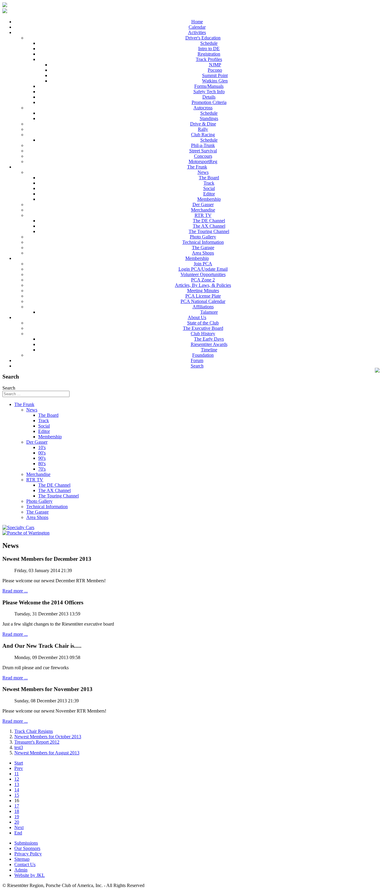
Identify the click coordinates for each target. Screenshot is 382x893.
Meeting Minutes (203, 290)
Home (197, 21)
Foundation (203, 355)
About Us (197, 317)
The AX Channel (209, 226)
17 (16, 805)
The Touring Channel (209, 231)
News (203, 172)
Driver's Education (203, 37)
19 (16, 816)
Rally (203, 129)
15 (16, 795)
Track (209, 183)
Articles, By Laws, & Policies (203, 285)
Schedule (209, 43)
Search (197, 365)
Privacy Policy (28, 853)
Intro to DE (209, 48)
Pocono (215, 70)
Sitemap (22, 859)
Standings (209, 118)
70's (42, 468)
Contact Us (25, 864)
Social (209, 188)
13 (16, 784)
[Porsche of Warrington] (26, 532)
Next (19, 827)
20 (16, 822)
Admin (20, 869)
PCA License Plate (203, 295)
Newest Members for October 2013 (47, 736)
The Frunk (197, 166)
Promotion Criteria (209, 102)
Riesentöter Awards (209, 344)
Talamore (209, 312)
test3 (18, 747)
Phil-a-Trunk (203, 145)
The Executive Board (203, 328)
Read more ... (15, 590)
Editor (209, 193)
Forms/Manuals (209, 86)
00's (42, 452)
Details (208, 96)
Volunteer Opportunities (203, 274)
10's (42, 447)
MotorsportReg (203, 161)
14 (16, 789)
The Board (209, 177)
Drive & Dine (203, 123)
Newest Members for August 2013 (46, 752)
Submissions (26, 842)
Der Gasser (203, 204)
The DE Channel (209, 220)
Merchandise (203, 209)
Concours (203, 156)
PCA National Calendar (203, 301)
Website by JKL (29, 875)
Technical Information (203, 242)
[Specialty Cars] (18, 527)
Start (18, 762)
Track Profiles (209, 59)
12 (16, 779)
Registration (209, 53)
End (18, 832)
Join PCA (203, 263)
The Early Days (209, 338)
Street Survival (203, 150)
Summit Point (215, 75)
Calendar (197, 27)
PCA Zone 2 (203, 279)
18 (16, 811)
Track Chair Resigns (33, 731)
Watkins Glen (215, 80)
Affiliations (203, 306)
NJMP (215, 64)
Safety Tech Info (209, 91)
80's (42, 463)
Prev (18, 768)
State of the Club (203, 322)
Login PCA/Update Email (203, 269)
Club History (203, 333)
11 (16, 773)
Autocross (202, 107)
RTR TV (203, 215)
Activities (197, 32)
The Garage (203, 247)
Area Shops (203, 252)
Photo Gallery (203, 236)
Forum (197, 360)
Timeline (209, 349)
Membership (209, 199)
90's (42, 458)
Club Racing (203, 134)
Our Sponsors (27, 848)
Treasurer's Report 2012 (36, 742)
